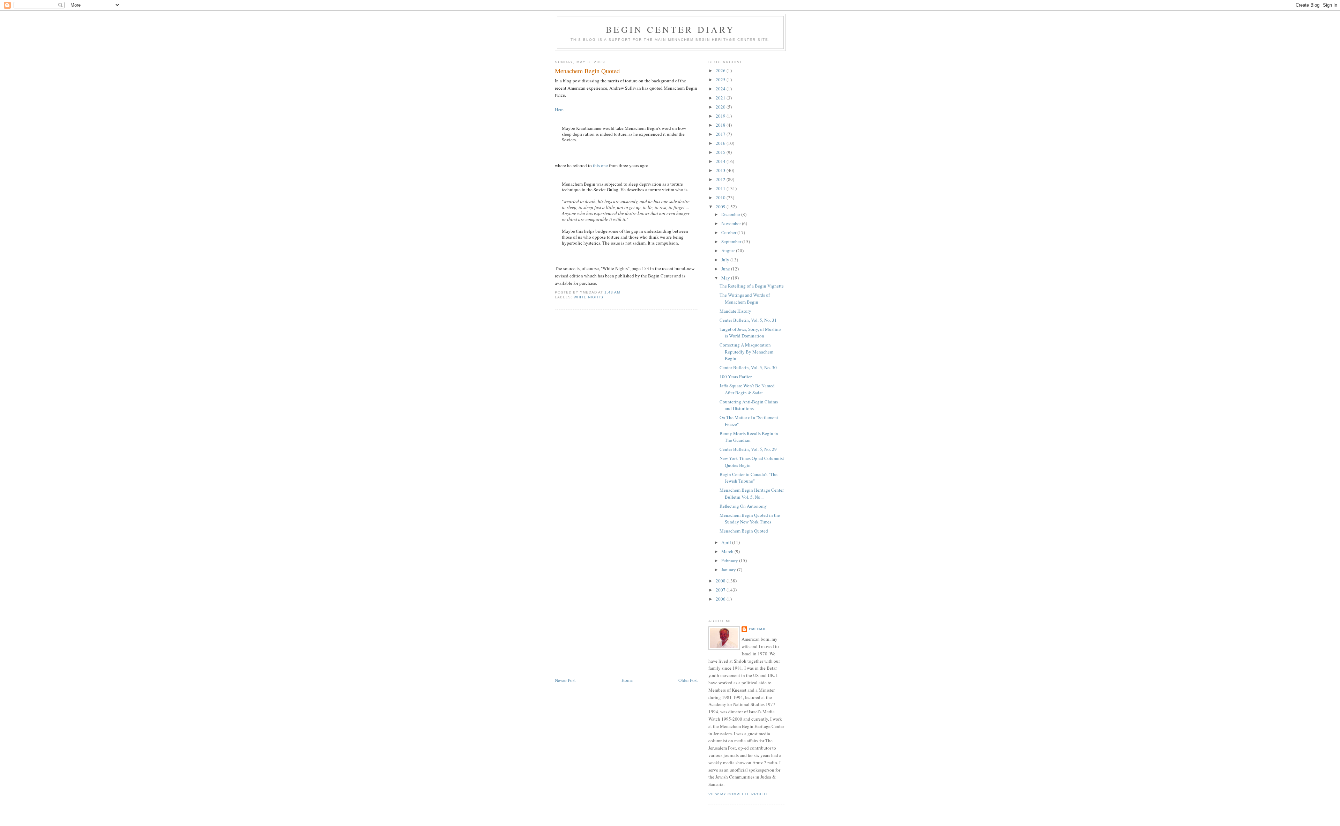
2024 (721, 88)
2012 (721, 179)
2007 (721, 590)
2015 (721, 152)
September (731, 241)
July (725, 259)
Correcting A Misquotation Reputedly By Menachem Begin (746, 352)
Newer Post (565, 680)
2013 (721, 170)
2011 (721, 188)
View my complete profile (738, 794)
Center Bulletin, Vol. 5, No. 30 (748, 367)
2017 (721, 134)
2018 (721, 125)
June (726, 269)
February (730, 560)
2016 (721, 143)
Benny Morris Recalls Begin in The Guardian (749, 437)
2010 (721, 197)
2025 (721, 79)
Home (627, 680)
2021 (721, 98)
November (731, 223)
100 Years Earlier (736, 376)
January (729, 569)
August (728, 250)
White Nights (588, 297)
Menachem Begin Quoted (587, 71)
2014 (721, 161)
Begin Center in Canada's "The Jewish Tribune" (748, 477)
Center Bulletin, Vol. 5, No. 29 (748, 449)
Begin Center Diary (670, 29)
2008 (721, 581)
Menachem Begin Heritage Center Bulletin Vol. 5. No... (752, 493)
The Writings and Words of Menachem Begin (745, 298)
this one (600, 165)
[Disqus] (626, 404)
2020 (721, 107)
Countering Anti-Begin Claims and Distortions (749, 405)
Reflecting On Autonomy (743, 506)
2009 (721, 206)
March (728, 551)
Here (559, 109)
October (729, 232)
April (726, 542)
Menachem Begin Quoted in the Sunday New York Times (750, 518)
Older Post (688, 680)
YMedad (757, 629)
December (731, 214)
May (726, 278)
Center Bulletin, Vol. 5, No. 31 (748, 320)
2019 (721, 116)
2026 (721, 70)
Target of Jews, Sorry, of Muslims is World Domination (750, 332)
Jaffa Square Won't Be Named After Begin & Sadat (747, 389)
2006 (721, 599)
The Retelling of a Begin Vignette (752, 286)
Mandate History (735, 311)
